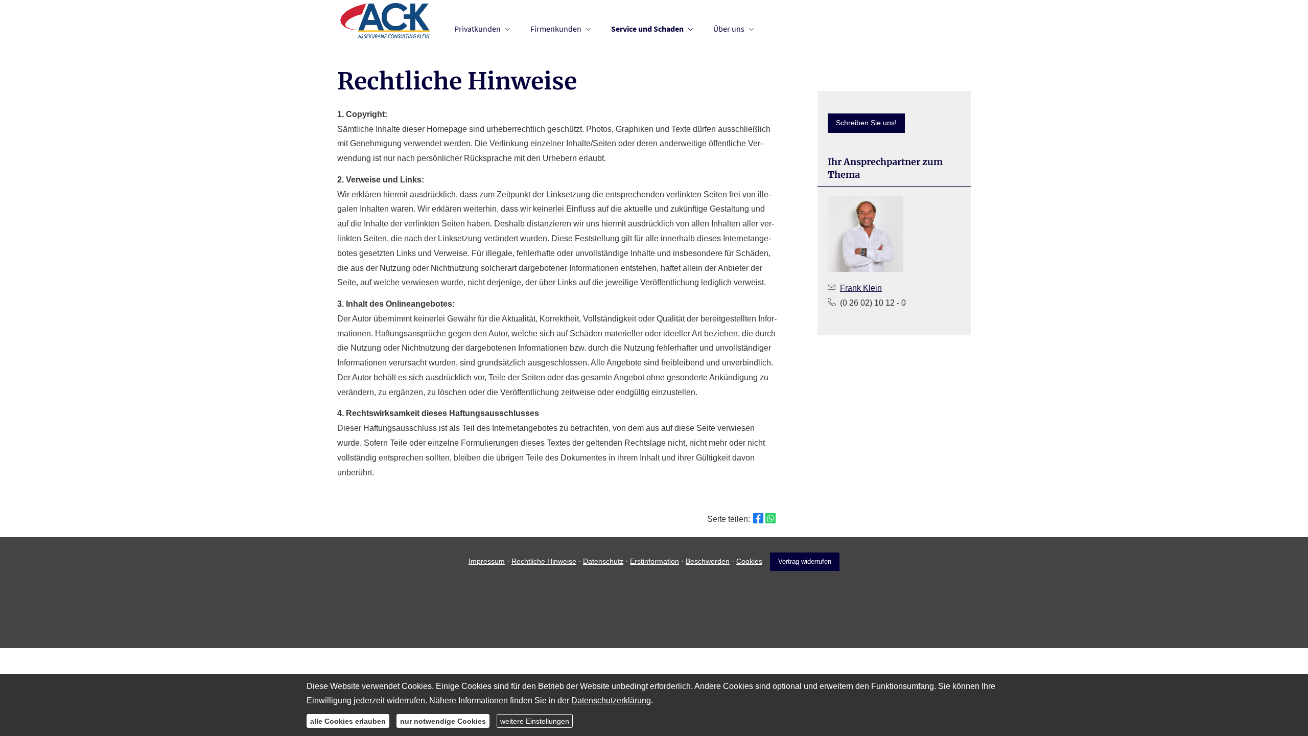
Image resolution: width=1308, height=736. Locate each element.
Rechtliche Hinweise (543, 561)
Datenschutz (603, 561)
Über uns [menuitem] (728, 29)
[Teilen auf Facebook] (758, 518)
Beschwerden (708, 561)
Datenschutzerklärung (611, 700)
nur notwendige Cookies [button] (443, 721)
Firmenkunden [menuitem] (555, 29)
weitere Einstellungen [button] (534, 721)
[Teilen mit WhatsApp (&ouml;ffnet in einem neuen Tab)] (770, 518)
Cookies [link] (749, 561)
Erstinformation (654, 561)
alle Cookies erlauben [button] (348, 721)
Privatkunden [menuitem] (477, 29)
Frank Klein (861, 288)
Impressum (487, 561)
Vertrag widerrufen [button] (804, 561)
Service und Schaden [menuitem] (647, 29)
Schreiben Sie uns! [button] (866, 123)
